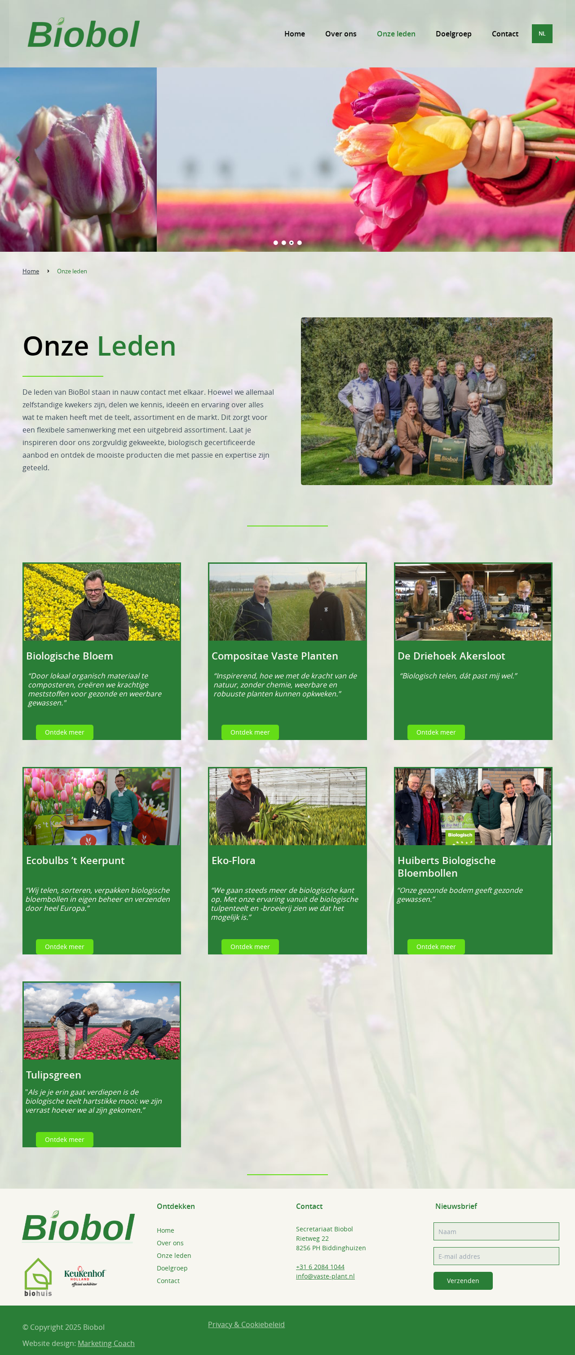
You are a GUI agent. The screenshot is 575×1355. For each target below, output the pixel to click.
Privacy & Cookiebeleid (246, 1324)
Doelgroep (454, 34)
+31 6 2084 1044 (320, 1266)
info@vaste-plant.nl (325, 1276)
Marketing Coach (106, 1343)
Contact (505, 34)
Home (294, 34)
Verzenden (463, 1280)
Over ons (341, 34)
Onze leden (396, 34)
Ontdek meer (64, 732)
